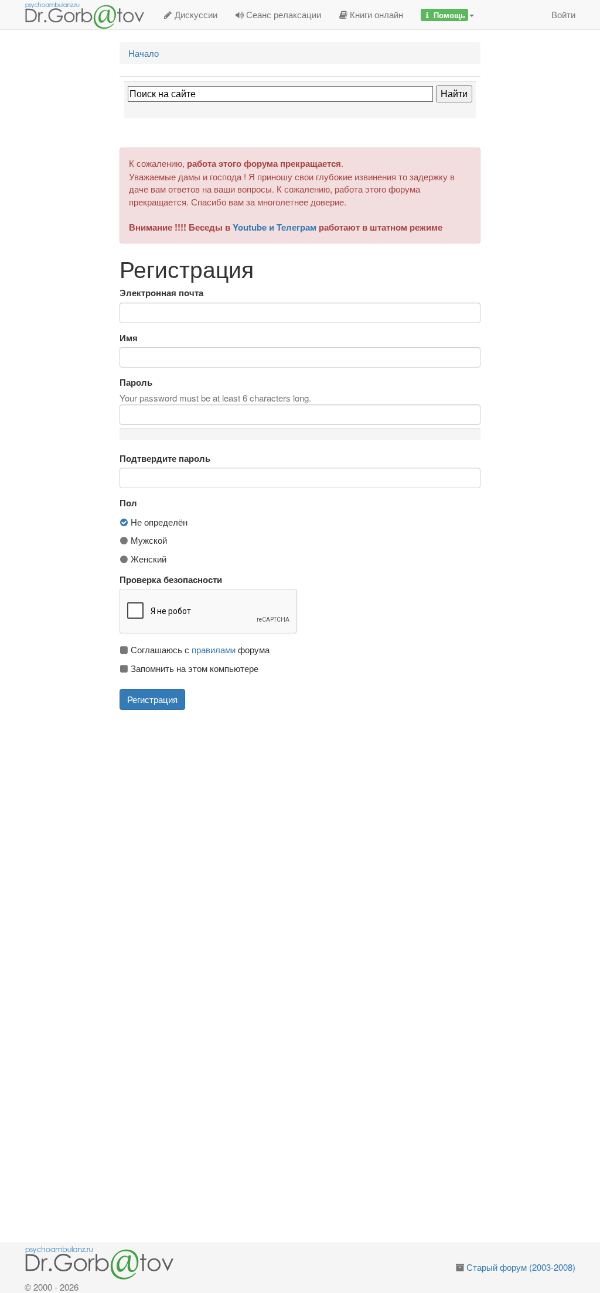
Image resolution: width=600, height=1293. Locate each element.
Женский (147, 559)
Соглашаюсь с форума (199, 649)
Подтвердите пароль (165, 458)
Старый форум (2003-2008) (520, 1267)
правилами (214, 649)
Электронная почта (161, 293)
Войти (563, 14)
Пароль (136, 382)
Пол (128, 503)
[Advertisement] (314, 801)
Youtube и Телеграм (274, 227)
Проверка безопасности (171, 580)
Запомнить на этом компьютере (193, 668)
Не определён (158, 522)
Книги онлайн (375, 14)
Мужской (147, 540)
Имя (129, 338)
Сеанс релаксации (282, 14)
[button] (447, 14)
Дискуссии (194, 14)
